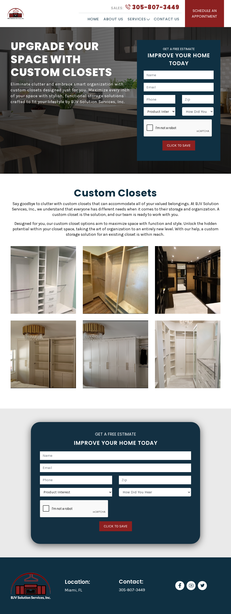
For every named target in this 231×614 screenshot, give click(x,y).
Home (93, 19)
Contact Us (166, 19)
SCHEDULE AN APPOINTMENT (204, 13)
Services (137, 19)
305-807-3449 (145, 7)
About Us (113, 19)
